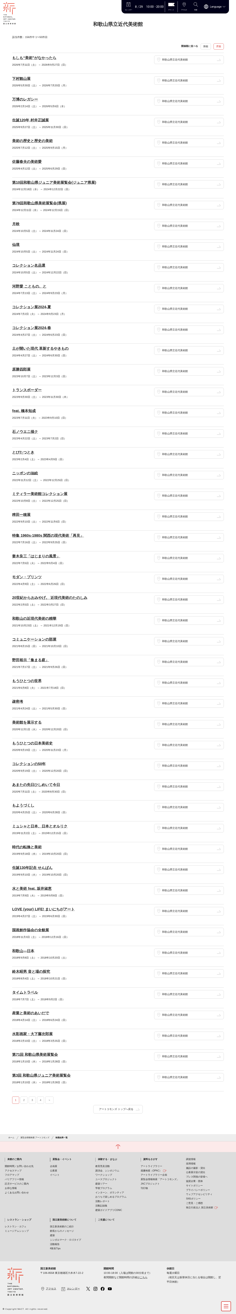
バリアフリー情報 (14, 1179)
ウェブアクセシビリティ (199, 1194)
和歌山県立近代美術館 (175, 59)
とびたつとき (23, 452)
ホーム (11, 1137)
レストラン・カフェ (15, 1226)
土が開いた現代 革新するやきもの (40, 348)
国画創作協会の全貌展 (30, 930)
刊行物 (144, 1188)
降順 (205, 46)
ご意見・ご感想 (194, 1203)
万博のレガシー (25, 99)
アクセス (51, 1288)
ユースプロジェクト (106, 1179)
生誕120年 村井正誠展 (30, 120)
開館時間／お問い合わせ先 (19, 1166)
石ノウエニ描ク (25, 432)
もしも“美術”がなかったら (34, 58)
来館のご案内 (14, 1159)
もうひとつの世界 (27, 681)
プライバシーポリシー (198, 1190)
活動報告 (55, 1244)
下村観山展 (21, 79)
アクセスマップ (13, 1170)
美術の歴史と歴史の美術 (32, 141)
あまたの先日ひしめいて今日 (36, 785)
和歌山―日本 (23, 951)
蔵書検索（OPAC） (151, 1170)
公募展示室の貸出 (195, 1172)
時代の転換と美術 (27, 847)
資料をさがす (150, 1159)
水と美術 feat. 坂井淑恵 (32, 888)
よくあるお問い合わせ (17, 1192)
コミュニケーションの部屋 (34, 639)
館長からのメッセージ (62, 1231)
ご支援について (106, 1219)
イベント (55, 1175)
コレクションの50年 (29, 764)
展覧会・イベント (62, 1159)
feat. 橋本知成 (24, 411)
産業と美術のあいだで (30, 1013)
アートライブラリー (151, 1166)
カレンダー (73, 1288)
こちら (144, 1277)
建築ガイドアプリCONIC (108, 1210)
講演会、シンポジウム (107, 1170)
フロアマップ (12, 1175)
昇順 (218, 46)
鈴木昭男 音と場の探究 (31, 971)
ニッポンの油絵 (25, 473)
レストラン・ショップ (19, 1219)
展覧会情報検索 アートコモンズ (34, 1137)
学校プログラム (103, 1188)
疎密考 (17, 701)
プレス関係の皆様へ (197, 1176)
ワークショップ (103, 1175)
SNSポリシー (193, 1198)
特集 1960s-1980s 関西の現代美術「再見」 (48, 535)
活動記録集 (101, 1205)
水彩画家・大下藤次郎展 (32, 1034)
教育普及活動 (102, 1166)
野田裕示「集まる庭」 (30, 660)
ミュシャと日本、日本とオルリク (39, 826)
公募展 (53, 1170)
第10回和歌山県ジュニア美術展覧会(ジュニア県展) (54, 182)
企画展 (53, 1166)
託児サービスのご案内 (17, 1183)
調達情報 (191, 1159)
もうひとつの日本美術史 (32, 743)
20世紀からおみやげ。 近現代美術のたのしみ (49, 598)
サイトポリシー (194, 1185)
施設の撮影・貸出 (195, 1168)
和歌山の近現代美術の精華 (34, 618)
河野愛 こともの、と (29, 286)
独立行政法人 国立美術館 (199, 1207)
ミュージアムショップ (17, 1231)
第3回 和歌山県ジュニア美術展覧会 (41, 1075)
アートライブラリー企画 (154, 1175)
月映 (16, 224)
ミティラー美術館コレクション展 (39, 494)
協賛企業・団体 (194, 1181)
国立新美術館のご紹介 (62, 1226)
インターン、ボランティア (109, 1192)
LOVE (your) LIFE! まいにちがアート (43, 909)
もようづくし (23, 805)
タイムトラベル (25, 992)
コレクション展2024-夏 (31, 307)
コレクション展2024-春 (31, 328)
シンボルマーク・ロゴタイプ (65, 1240)
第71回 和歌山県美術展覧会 (35, 1054)
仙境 (16, 245)
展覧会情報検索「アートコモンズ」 (160, 1179)
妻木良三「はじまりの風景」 (36, 556)
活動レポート (102, 1201)
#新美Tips (55, 1248)
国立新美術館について (65, 1219)
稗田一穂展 (21, 515)
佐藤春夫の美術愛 (27, 162)
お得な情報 (11, 1188)
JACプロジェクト (150, 1183)
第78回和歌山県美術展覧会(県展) (39, 203)
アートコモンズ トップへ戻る (116, 1109)
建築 (52, 1235)
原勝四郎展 (21, 369)
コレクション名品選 (28, 265)
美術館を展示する (27, 722)
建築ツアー (101, 1183)
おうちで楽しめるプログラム (110, 1197)
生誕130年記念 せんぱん (32, 868)
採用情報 (191, 1163)
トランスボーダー (27, 390)
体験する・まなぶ (107, 1159)
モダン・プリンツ (27, 577)
